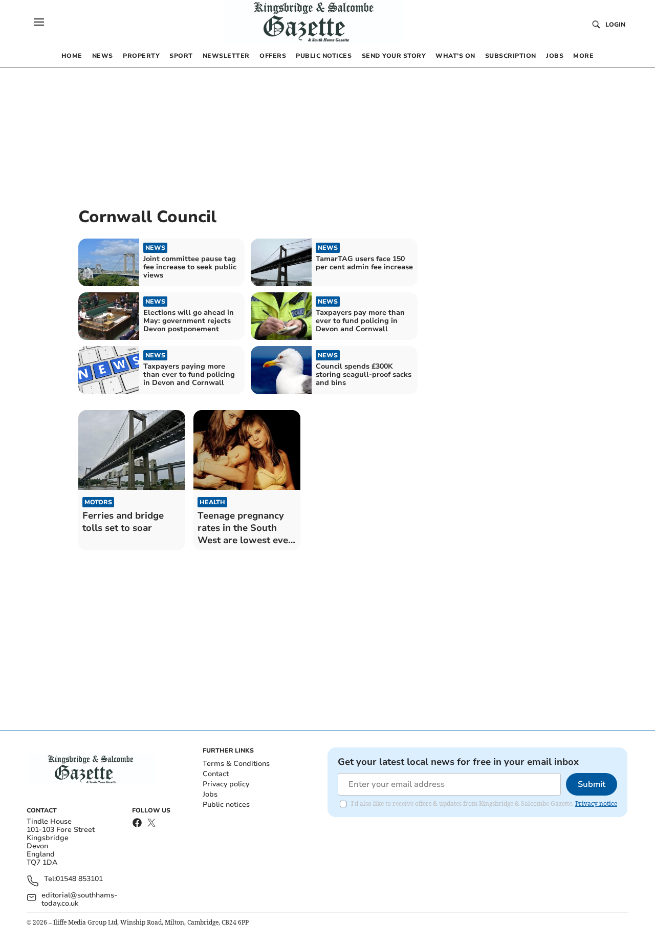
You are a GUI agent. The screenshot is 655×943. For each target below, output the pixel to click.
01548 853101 (79, 879)
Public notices (226, 804)
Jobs (210, 794)
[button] (39, 22)
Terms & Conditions (236, 763)
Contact (216, 774)
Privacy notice (596, 803)
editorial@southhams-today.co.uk (79, 899)
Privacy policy (226, 784)
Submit (591, 784)
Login (615, 24)
